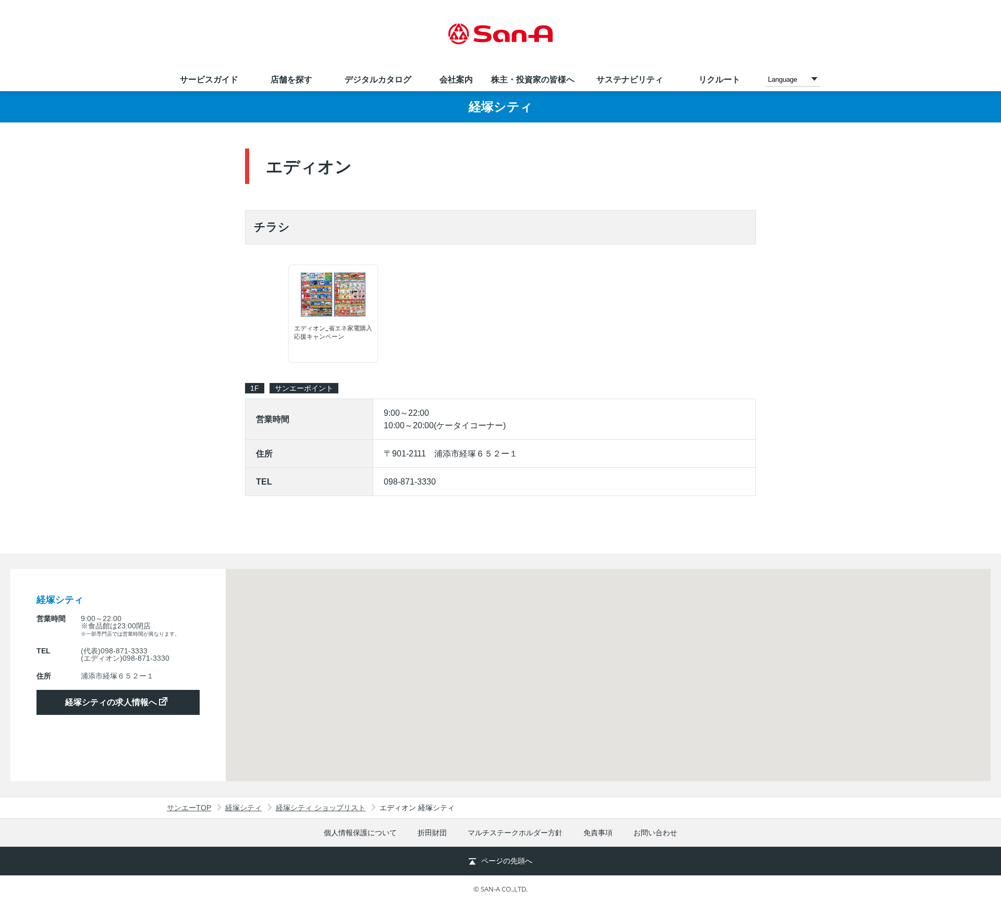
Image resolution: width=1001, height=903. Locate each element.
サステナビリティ (629, 79)
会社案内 (456, 79)
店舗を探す (291, 79)
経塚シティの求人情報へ (112, 702)
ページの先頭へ (506, 861)
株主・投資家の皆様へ (533, 79)
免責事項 (598, 832)
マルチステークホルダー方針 (515, 832)
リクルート (719, 79)
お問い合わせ (655, 832)
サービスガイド (209, 79)
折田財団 (432, 832)
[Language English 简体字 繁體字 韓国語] (792, 79)
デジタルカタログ (378, 79)
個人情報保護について (360, 832)
